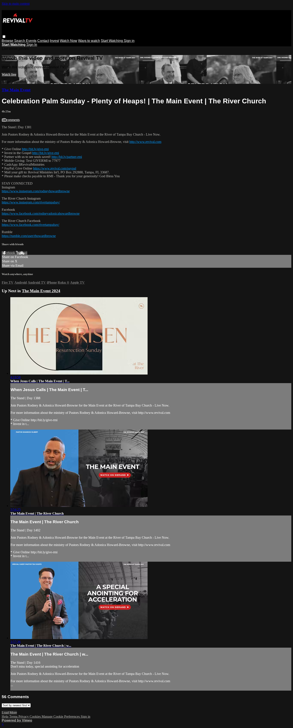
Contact (43, 41)
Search (20, 41)
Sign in (129, 41)
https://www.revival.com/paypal (54, 168)
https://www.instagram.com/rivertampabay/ (31, 202)
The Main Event (16, 90)
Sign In (31, 44)
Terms (13, 716)
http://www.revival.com (145, 142)
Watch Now (68, 41)
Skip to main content (16, 3)
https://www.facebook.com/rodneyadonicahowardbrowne (41, 213)
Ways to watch (89, 41)
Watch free (9, 74)
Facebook (9, 253)
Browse (8, 41)
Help (5, 716)
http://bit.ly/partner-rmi (66, 157)
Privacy (24, 716)
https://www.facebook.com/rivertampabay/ (30, 224)
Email (23, 253)
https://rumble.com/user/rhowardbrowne (29, 236)
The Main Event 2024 (41, 291)
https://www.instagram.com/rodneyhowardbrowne (36, 191)
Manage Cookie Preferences (61, 716)
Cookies (36, 716)
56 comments (11, 120)
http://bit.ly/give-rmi (35, 149)
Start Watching (112, 41)
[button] (4, 36)
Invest (54, 41)
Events (31, 41)
